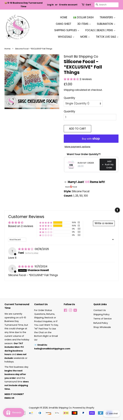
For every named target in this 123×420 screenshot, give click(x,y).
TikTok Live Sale (106, 37)
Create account (68, 4)
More (84, 37)
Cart (88, 4)
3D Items (83, 24)
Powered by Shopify (83, 407)
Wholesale (65, 37)
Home (63, 17)
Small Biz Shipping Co (60, 407)
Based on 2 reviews (20, 226)
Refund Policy (100, 322)
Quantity (69, 98)
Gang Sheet (63, 24)
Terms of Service (102, 318)
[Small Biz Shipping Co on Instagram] (70, 310)
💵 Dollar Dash (83, 17)
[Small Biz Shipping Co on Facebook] (65, 310)
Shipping (69, 90)
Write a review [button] (104, 223)
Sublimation (105, 24)
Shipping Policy (101, 314)
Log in (50, 4)
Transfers (107, 17)
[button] (72, 79)
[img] (26, 249)
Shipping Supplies (66, 30)
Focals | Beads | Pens (99, 30)
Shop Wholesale (102, 327)
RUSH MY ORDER (86, 162)
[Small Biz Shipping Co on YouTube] (75, 310)
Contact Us (99, 310)
